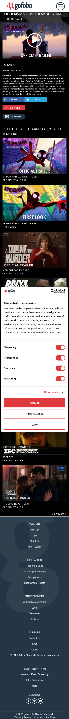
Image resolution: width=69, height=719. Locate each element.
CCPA (34, 649)
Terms (17, 717)
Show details (51, 392)
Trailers (35, 619)
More (34, 685)
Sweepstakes (34, 577)
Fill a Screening (34, 680)
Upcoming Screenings (34, 571)
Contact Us (34, 638)
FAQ (34, 643)
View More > (59, 514)
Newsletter (34, 613)
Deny (34, 424)
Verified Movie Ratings (34, 602)
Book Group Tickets (34, 582)
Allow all (34, 402)
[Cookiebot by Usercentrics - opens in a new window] (50, 291)
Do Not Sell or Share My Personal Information (34, 655)
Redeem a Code (34, 565)
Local (34, 607)
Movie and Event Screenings (34, 674)
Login (35, 535)
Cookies (38, 717)
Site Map (50, 717)
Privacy (27, 717)
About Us (34, 541)
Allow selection (35, 413)
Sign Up (34, 529)
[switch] (60, 358)
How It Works (34, 546)
